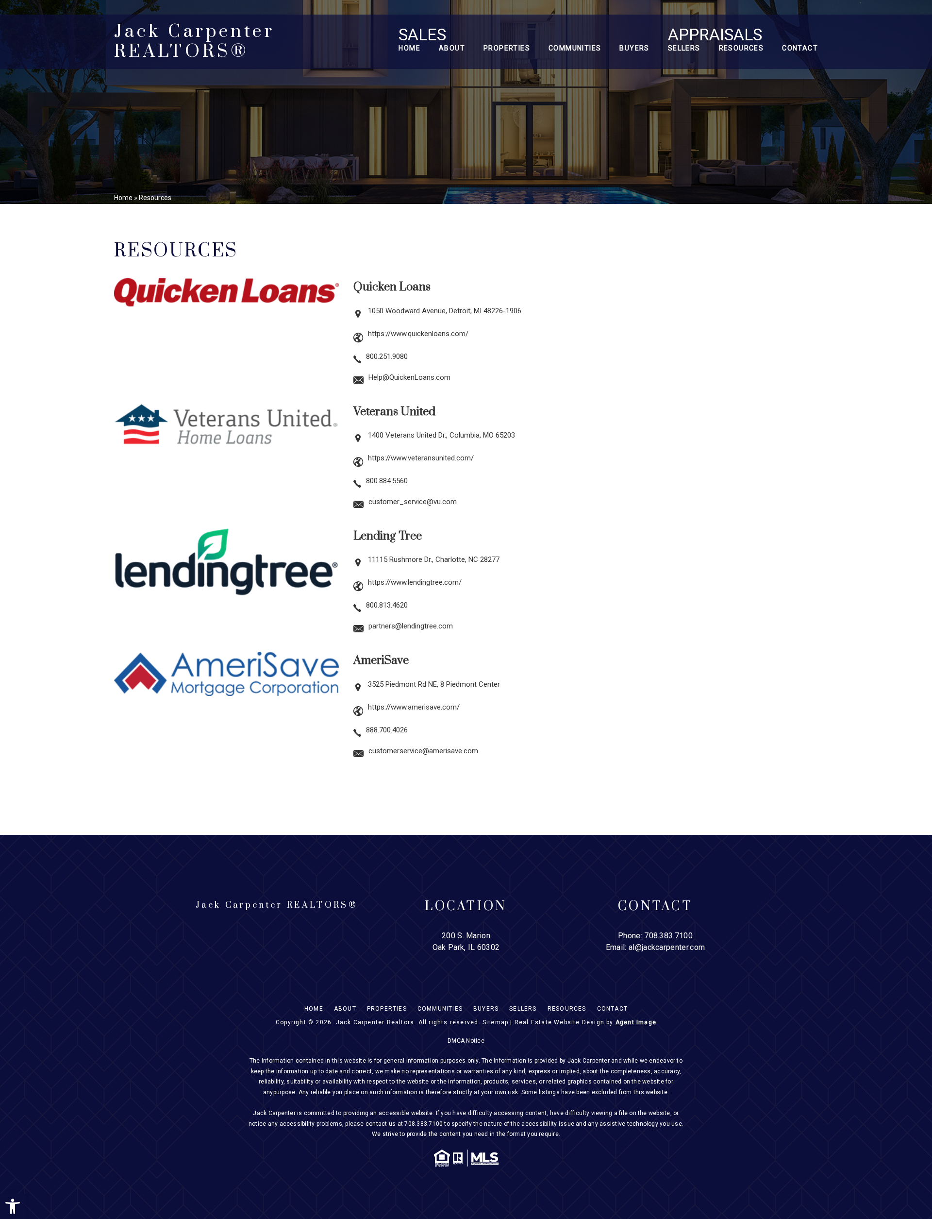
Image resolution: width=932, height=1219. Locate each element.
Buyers (634, 48)
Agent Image (636, 1022)
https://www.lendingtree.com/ (415, 582)
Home (409, 48)
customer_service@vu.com (412, 501)
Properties (506, 48)
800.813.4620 (387, 605)
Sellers (684, 48)
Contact (800, 48)
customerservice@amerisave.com (423, 750)
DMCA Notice (466, 1040)
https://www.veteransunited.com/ (421, 458)
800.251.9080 (387, 356)
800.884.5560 (387, 480)
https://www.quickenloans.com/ (418, 333)
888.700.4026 (387, 730)
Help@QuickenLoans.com (409, 377)
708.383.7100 (668, 935)
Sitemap (495, 1022)
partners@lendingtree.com (410, 626)
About (452, 48)
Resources (741, 48)
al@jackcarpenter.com (667, 947)
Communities (575, 48)
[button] (12, 1206)
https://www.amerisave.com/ (414, 707)
